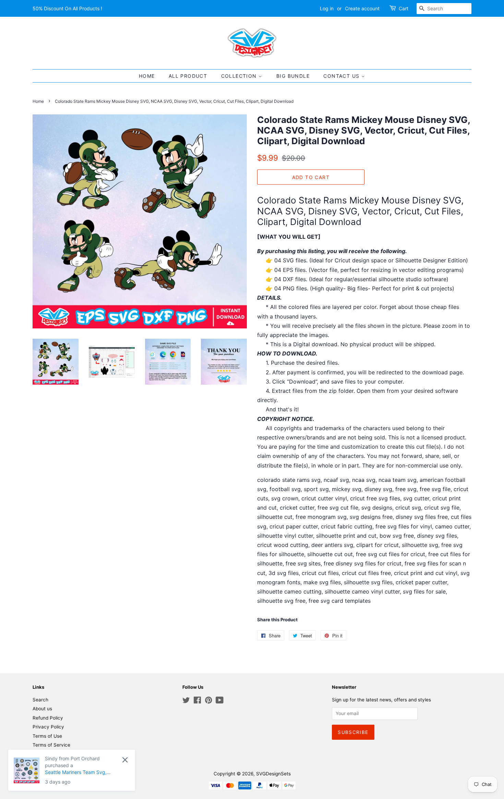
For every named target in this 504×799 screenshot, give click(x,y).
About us (42, 708)
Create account (362, 8)
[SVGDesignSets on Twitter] (186, 701)
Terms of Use (47, 736)
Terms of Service (51, 745)
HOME (147, 76)
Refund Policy (48, 718)
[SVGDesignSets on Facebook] (197, 701)
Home (38, 101)
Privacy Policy (48, 726)
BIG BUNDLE (293, 76)
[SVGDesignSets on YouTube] (220, 701)
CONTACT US (342, 76)
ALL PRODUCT (188, 76)
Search (40, 699)
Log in (327, 8)
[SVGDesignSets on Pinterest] (208, 701)
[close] (105, 759)
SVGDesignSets (273, 773)
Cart (403, 8)
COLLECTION (240, 76)
